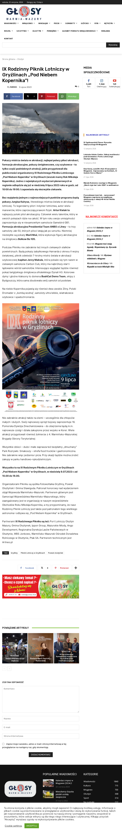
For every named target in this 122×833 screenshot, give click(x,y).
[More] (75, 568)
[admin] (4, 87)
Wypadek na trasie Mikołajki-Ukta (100, 266)
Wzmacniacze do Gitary (97, 263)
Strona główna (8, 59)
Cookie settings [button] (13, 825)
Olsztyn (20, 59)
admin (13, 87)
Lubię (88, 80)
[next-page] (9, 669)
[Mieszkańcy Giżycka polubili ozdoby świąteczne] (48, 794)
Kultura (40, 656)
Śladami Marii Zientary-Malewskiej (40, 660)
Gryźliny (14, 553)
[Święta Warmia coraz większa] (14, 648)
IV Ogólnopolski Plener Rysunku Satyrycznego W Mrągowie (98, 143)
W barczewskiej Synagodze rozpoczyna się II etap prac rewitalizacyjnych (66, 657)
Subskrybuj (114, 80)
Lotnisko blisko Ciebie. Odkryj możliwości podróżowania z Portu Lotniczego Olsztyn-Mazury (101, 157)
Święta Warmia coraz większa (15, 660)
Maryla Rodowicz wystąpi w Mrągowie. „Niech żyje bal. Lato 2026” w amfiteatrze (101, 184)
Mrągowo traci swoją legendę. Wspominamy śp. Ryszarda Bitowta (101, 247)
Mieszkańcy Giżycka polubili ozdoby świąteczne (65, 794)
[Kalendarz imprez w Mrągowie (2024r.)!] (48, 783)
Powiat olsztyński (55, 553)
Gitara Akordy (93, 255)
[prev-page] (4, 669)
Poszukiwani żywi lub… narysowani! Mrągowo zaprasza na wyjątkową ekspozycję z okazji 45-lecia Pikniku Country (99, 198)
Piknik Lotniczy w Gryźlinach (33, 553)
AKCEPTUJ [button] (31, 825)
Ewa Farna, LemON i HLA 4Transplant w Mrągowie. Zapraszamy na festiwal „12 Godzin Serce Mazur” (100, 171)
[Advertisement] (102, 110)
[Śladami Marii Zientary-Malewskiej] (40, 648)
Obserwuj (102, 80)
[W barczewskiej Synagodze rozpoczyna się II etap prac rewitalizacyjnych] (66, 648)
